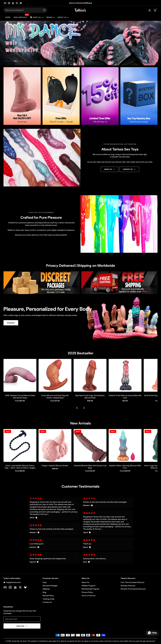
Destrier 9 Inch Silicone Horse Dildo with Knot (125, 396)
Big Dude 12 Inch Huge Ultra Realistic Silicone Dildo (90, 396)
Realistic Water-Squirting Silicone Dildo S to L (125, 466)
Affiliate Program (88, 585)
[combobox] (22, 10)
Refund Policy (48, 595)
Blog (44, 592)
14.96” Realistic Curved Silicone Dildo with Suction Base (20, 396)
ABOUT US (108, 169)
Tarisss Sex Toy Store (19, 641)
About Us (85, 582)
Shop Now (11, 323)
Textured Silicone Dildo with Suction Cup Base (90, 466)
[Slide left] (146, 61)
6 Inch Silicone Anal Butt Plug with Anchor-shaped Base (55, 396)
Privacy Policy (87, 592)
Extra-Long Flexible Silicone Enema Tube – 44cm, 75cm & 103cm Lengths (19, 466)
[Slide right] (154, 61)
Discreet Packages (50, 585)
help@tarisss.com (13, 582)
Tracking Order (49, 599)
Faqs (44, 582)
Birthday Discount (128, 585)
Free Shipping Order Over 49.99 (79, 3)
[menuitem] (61, 582)
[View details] (80, 43)
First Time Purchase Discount (132, 582)
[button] (154, 10)
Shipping (46, 589)
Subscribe (20, 626)
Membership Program (90, 589)
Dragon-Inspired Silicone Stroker (55, 465)
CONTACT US (128, 169)
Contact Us (47, 602)
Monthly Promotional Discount (133, 589)
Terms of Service (88, 595)
